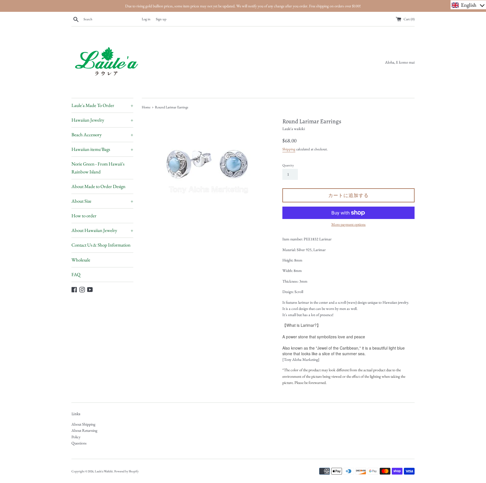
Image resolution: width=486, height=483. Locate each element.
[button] (468, 4)
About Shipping (83, 424)
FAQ (75, 274)
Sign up (161, 19)
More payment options (348, 224)
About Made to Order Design (98, 186)
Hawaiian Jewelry (102, 120)
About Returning (84, 430)
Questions (79, 443)
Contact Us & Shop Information (100, 245)
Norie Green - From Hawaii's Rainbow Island (97, 168)
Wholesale (80, 260)
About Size (102, 201)
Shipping (288, 149)
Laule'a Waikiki (104, 471)
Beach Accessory (102, 134)
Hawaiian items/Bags (102, 149)
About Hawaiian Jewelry (102, 230)
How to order (83, 216)
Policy (75, 436)
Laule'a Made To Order (102, 105)
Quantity (288, 165)
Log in (146, 19)
